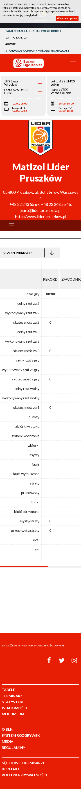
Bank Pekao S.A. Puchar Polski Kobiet (33, 31)
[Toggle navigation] (73, 63)
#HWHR (10, 44)
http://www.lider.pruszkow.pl (40, 216)
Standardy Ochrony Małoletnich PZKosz (37, 50)
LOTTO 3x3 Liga (16, 37)
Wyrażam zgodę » (67, 18)
